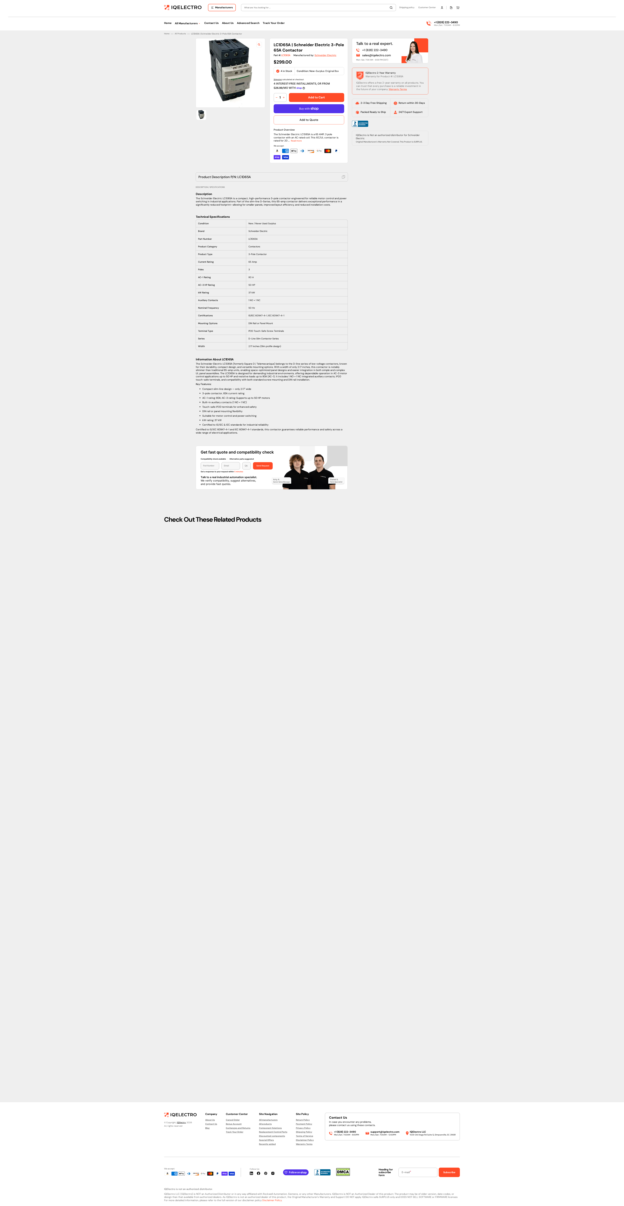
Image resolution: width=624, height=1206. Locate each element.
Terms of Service (304, 1136)
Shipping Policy (304, 1132)
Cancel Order (233, 1120)
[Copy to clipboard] (343, 177)
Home (166, 34)
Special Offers (266, 1140)
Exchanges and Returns (238, 1128)
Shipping (278, 79)
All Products (180, 34)
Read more (296, 140)
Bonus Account (234, 1124)
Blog (207, 1128)
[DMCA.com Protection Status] (343, 1175)
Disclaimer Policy (305, 1140)
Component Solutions (270, 1128)
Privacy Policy (303, 1128)
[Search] (392, 7)
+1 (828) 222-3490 (446, 22)
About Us (210, 1120)
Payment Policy (304, 1124)
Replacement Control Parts (273, 1132)
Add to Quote (308, 120)
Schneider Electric (325, 55)
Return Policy (303, 1120)
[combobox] (318, 7)
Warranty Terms (398, 89)
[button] (442, 7)
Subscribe (449, 1172)
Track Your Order (234, 1132)
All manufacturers (268, 1120)
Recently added (267, 1144)
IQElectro (181, 1122)
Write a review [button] (340, 560)
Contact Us (211, 1124)
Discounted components (272, 1136)
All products (265, 1124)
